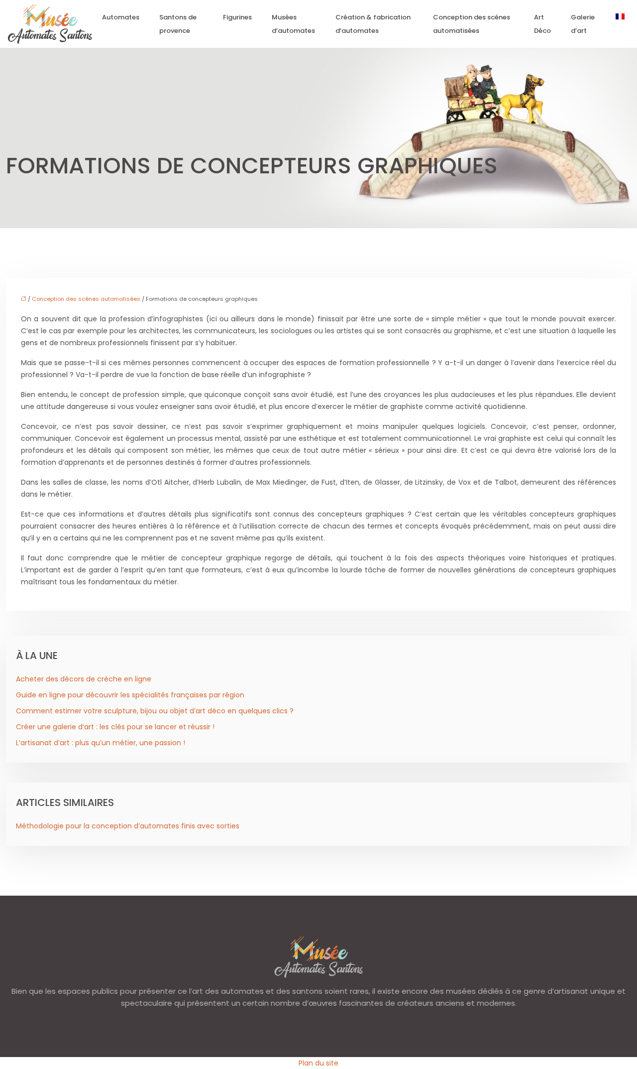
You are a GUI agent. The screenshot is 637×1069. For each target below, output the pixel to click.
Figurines (237, 17)
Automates (120, 17)
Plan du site (318, 1063)
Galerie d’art (583, 23)
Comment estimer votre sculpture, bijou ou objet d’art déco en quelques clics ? (155, 711)
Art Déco (542, 23)
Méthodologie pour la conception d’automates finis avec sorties (127, 826)
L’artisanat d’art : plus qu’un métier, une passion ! (100, 743)
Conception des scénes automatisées (471, 23)
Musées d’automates (293, 23)
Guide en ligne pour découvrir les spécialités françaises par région (130, 695)
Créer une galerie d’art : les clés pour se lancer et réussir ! (115, 727)
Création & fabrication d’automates (373, 23)
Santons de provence (178, 23)
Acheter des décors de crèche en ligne (83, 679)
